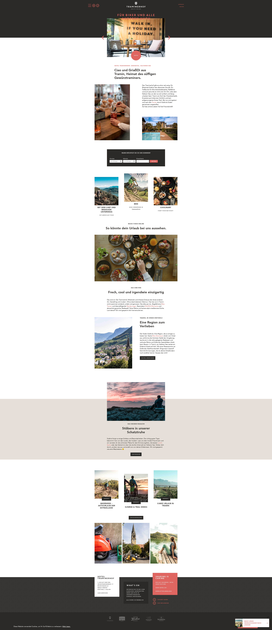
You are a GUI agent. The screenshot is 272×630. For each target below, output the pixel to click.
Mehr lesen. (66, 626)
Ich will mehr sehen (147, 358)
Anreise (112, 159)
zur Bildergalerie (136, 517)
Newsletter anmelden (163, 591)
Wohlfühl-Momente (151, 306)
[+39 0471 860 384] (98, 5)
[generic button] (268, 617)
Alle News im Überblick (135, 600)
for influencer (163, 603)
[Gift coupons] (94, 5)
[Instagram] (154, 603)
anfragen (181, 4)
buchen (182, 6)
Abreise (125, 159)
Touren (154, 102)
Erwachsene (140, 159)
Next (169, 37)
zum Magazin (136, 454)
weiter (153, 161)
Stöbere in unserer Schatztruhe (136, 430)
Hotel (136, 55)
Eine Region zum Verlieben (152, 324)
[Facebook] (154, 599)
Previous (103, 37)
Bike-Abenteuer (157, 336)
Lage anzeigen (102, 593)
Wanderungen (131, 306)
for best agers (162, 599)
